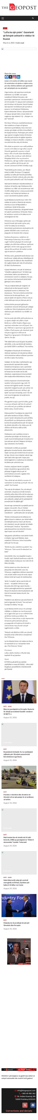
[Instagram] (14, 77)
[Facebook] (6, 77)
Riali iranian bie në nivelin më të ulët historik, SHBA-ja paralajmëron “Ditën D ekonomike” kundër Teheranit (19, 820)
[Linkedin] (18, 77)
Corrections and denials (19, 1110)
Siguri (10, 706)
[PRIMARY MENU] (3, 18)
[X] (10, 77)
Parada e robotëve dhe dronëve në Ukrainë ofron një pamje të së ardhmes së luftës (19, 777)
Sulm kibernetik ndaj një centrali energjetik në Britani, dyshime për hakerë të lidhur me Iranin (19, 862)
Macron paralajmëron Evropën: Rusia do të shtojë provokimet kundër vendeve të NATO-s (19, 691)
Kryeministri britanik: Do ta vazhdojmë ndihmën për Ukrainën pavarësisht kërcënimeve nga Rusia (19, 734)
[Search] (33, 18)
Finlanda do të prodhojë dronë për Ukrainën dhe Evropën (19, 905)
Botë (5, 28)
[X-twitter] (24, 1105)
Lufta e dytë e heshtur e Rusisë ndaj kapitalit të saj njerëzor (17, 652)
